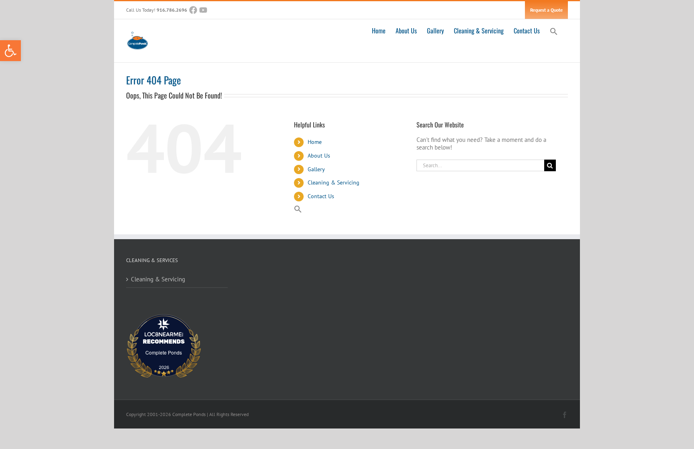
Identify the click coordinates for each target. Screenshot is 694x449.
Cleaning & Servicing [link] (333, 182)
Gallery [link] (316, 169)
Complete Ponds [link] (163, 352)
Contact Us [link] (321, 196)
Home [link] (315, 142)
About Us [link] (319, 155)
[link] (10, 50)
